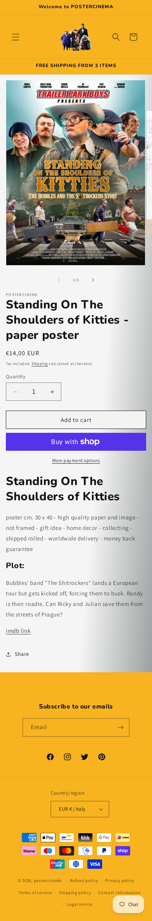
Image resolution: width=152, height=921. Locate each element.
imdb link (18, 630)
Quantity (15, 376)
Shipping (40, 363)
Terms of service (35, 892)
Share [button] (22, 653)
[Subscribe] (120, 727)
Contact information (119, 892)
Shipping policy (75, 892)
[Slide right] (93, 280)
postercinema (48, 880)
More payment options (76, 460)
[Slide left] (58, 280)
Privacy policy (119, 880)
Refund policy (84, 880)
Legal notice (79, 904)
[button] (15, 37)
